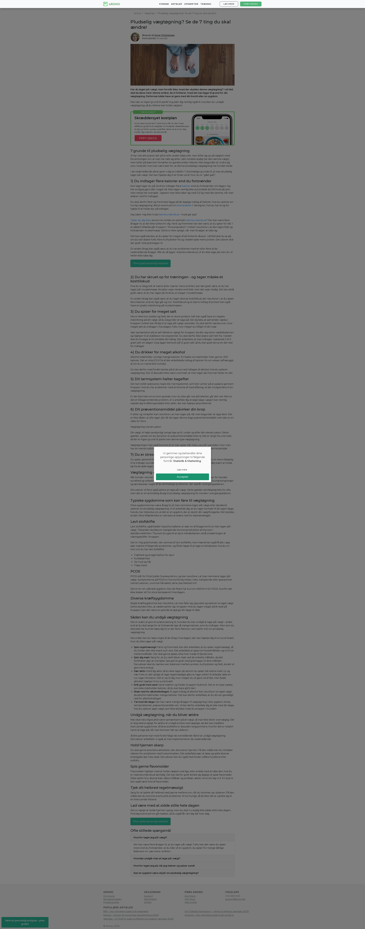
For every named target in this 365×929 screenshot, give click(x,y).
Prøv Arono (251, 4)
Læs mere (228, 4)
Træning (205, 4)
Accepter (182, 476)
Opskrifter (191, 4)
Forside (164, 4)
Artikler (176, 4)
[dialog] (182, 464)
